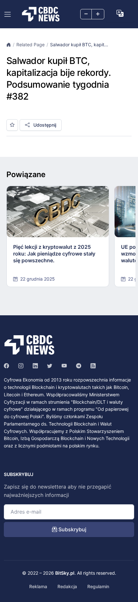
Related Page (30, 44)
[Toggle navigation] (7, 14)
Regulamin (98, 586)
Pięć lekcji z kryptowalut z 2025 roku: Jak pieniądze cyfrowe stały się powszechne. (54, 254)
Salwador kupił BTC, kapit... (79, 44)
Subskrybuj (71, 529)
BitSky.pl (64, 573)
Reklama (38, 586)
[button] (120, 13)
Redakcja (67, 586)
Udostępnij (44, 125)
